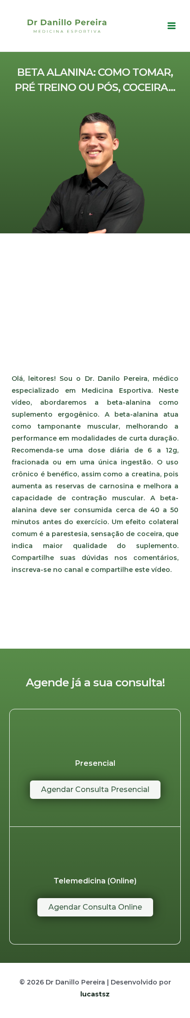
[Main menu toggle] (171, 25)
